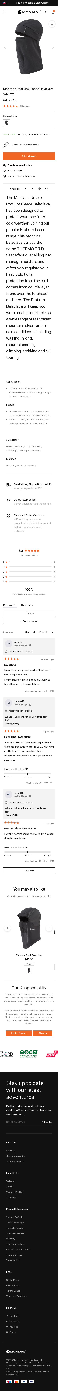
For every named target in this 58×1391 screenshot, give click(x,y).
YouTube (14, 1327)
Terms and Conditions (16, 1296)
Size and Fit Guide (14, 1217)
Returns (9, 1186)
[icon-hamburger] (5, 12)
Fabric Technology (15, 1222)
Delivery (10, 1181)
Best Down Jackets (15, 1244)
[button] (16, 106)
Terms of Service (14, 1255)
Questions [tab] (27, 605)
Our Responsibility (14, 1161)
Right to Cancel (13, 1291)
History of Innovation (16, 1156)
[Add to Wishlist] (52, 24)
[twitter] (32, 188)
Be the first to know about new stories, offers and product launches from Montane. (28, 1110)
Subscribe (47, 1122)
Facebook (14, 1316)
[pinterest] (39, 188)
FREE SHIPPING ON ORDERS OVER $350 (29, 3)
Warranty (10, 1238)
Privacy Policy (12, 1285)
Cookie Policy (12, 1280)
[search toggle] (46, 12)
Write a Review (34, 622)
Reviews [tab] (10, 605)
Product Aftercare (14, 1228)
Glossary (42, 1033)
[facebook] (25, 188)
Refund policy (12, 1260)
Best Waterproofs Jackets (18, 1249)
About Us (10, 1150)
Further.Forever (18, 1033)
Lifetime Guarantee (15, 1233)
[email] (46, 188)
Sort (28, 632)
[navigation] (5, 48)
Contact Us (11, 1197)
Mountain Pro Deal (15, 1192)
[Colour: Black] (6, 121)
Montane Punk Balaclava (29, 955)
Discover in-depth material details (24, 145)
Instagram (14, 1321)
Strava (13, 1332)
